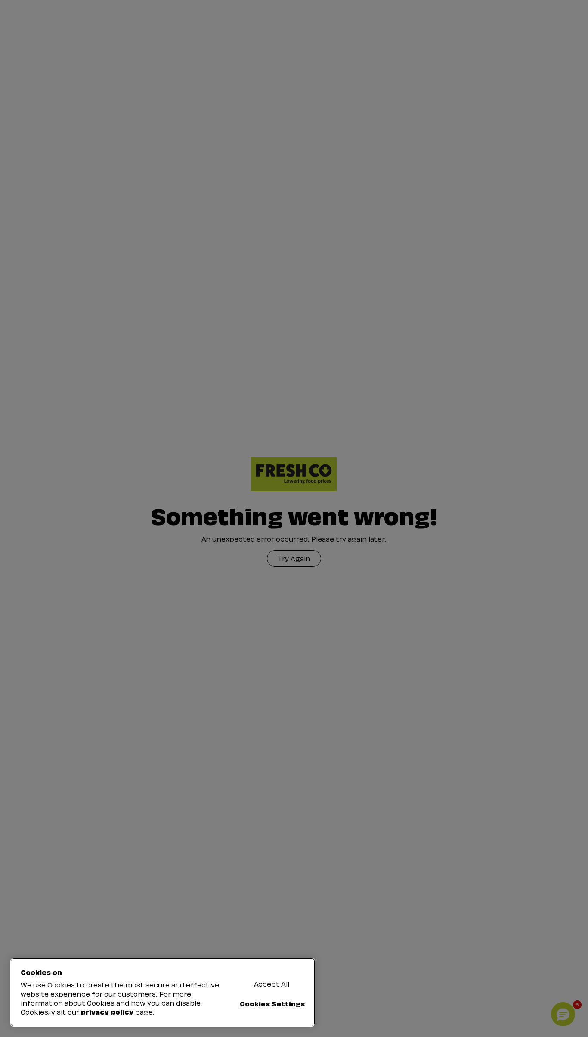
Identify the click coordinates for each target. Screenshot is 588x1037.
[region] (162, 992)
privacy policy (107, 1011)
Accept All (271, 984)
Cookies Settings (272, 1003)
